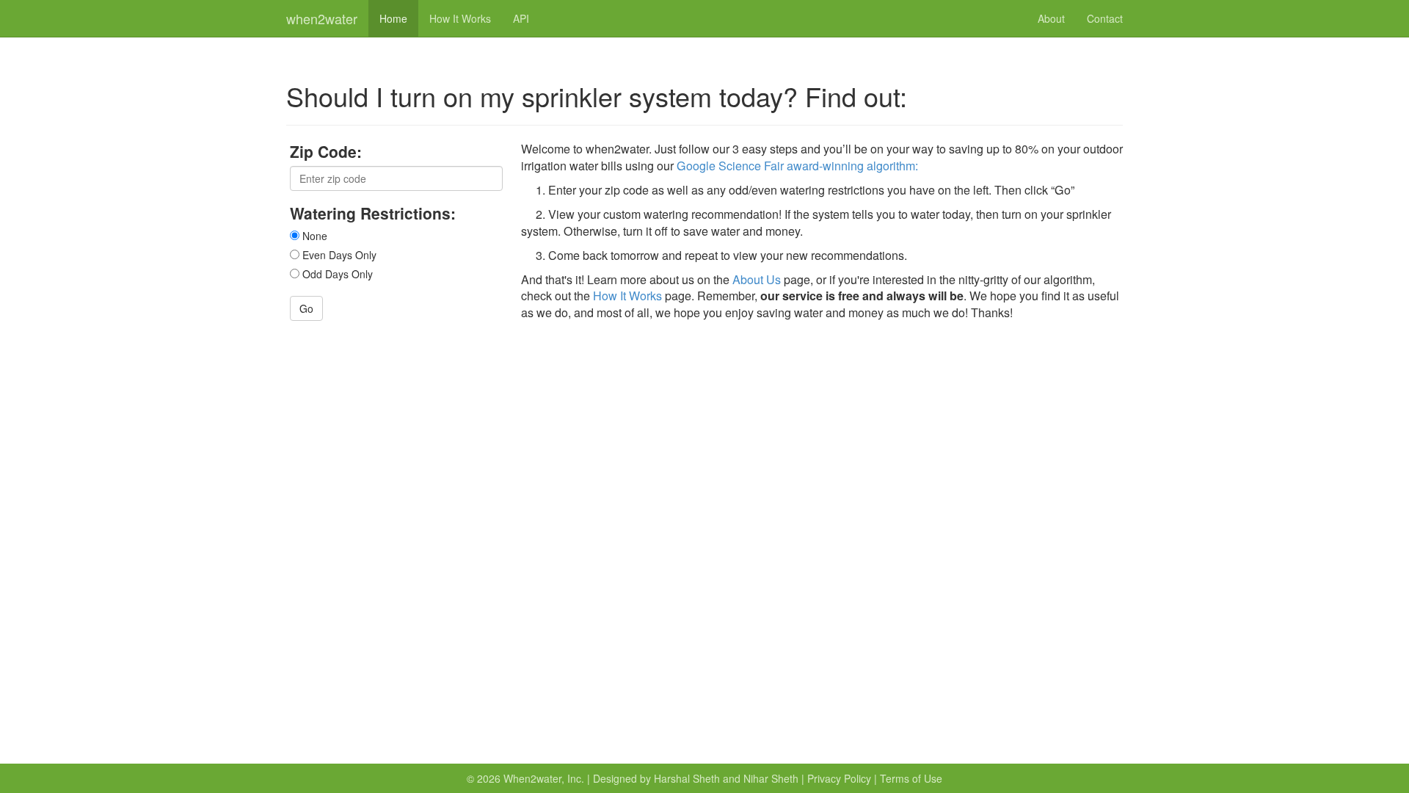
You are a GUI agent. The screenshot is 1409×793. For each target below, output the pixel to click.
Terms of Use (911, 778)
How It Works (460, 18)
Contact (1105, 18)
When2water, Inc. (543, 778)
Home (393, 18)
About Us (756, 279)
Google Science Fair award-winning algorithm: (797, 165)
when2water (321, 18)
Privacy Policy (839, 778)
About (1051, 18)
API (521, 18)
